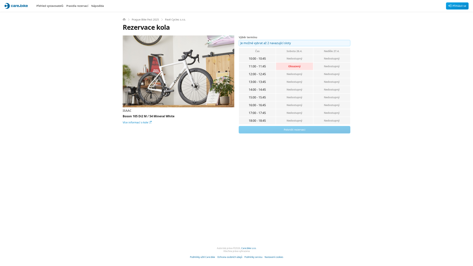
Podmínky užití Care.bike (202, 257)
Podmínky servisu (253, 257)
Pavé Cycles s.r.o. (175, 19)
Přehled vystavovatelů (49, 6)
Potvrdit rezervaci (294, 129)
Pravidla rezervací (77, 6)
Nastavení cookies (274, 257)
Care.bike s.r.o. (248, 248)
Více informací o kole (135, 122)
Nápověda (97, 6)
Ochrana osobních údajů (229, 257)
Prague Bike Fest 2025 (145, 19)
